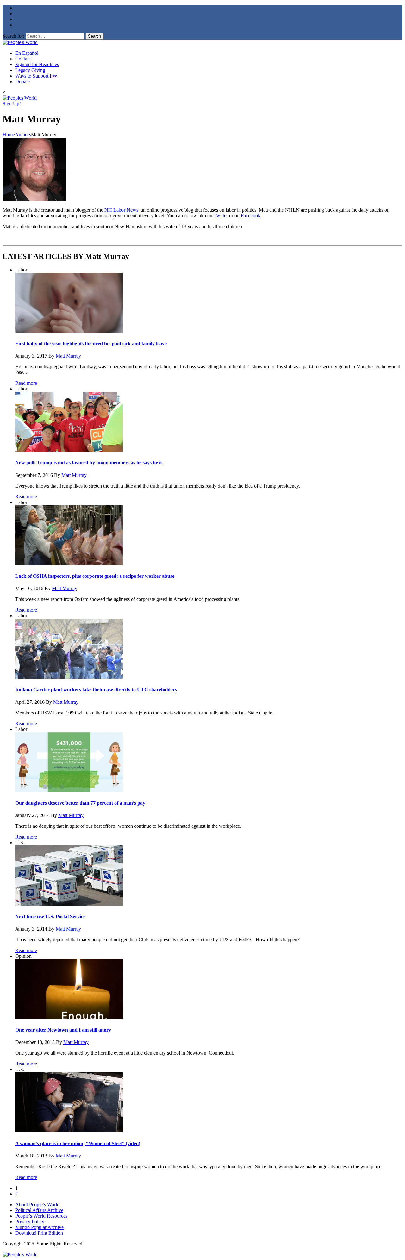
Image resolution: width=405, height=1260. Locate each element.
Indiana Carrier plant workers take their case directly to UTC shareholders (96, 689)
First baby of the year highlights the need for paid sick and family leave (91, 343)
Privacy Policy (29, 1221)
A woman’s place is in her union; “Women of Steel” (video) (77, 1143)
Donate (22, 81)
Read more (26, 383)
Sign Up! (12, 103)
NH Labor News (121, 210)
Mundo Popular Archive (39, 1227)
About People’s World (37, 1204)
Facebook (250, 215)
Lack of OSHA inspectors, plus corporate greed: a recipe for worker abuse (94, 576)
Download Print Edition (39, 1233)
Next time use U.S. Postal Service (50, 916)
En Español (26, 53)
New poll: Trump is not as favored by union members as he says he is (88, 462)
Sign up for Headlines (37, 64)
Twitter (221, 215)
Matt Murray (68, 356)
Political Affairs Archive (39, 1210)
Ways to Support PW (36, 75)
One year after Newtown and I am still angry (63, 1029)
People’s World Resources (41, 1216)
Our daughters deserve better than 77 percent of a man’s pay (80, 803)
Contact (23, 58)
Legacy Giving (30, 70)
